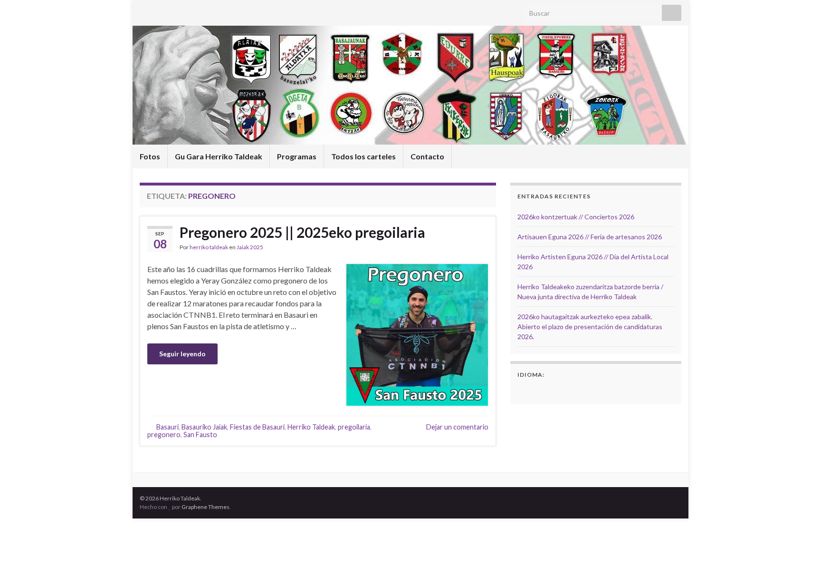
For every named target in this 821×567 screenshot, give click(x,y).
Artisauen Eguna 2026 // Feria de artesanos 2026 (589, 237)
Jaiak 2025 (250, 247)
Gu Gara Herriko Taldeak (218, 156)
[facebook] (144, 10)
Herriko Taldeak (311, 427)
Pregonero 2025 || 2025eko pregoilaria (302, 232)
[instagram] (159, 10)
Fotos (150, 156)
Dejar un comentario (457, 427)
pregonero (164, 434)
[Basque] (535, 390)
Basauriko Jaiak (204, 427)
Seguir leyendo (182, 354)
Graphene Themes (205, 506)
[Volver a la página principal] (410, 85)
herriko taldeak (209, 247)
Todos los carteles (363, 156)
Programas (296, 156)
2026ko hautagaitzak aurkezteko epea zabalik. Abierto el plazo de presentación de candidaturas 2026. (589, 327)
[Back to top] (799, 545)
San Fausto (200, 434)
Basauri (167, 427)
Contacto (427, 156)
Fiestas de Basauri (257, 427)
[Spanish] (523, 390)
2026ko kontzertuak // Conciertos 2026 (575, 217)
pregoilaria (354, 427)
